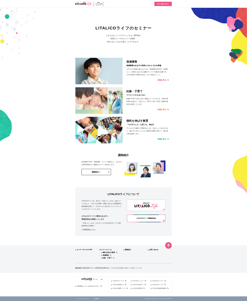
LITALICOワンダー (157, 281)
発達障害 (106, 255)
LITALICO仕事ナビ (138, 284)
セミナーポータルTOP (84, 249)
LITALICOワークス (118, 281)
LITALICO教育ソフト (119, 288)
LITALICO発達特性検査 (159, 288)
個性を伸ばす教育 (109, 252)
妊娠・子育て (107, 258)
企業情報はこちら (88, 286)
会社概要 (96, 298)
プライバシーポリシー (83, 298)
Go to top (168, 245)
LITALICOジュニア (138, 281)
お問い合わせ (153, 249)
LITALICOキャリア (157, 284)
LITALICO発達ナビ (118, 284)
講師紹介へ (96, 172)
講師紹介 (128, 249)
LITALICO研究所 (137, 288)
